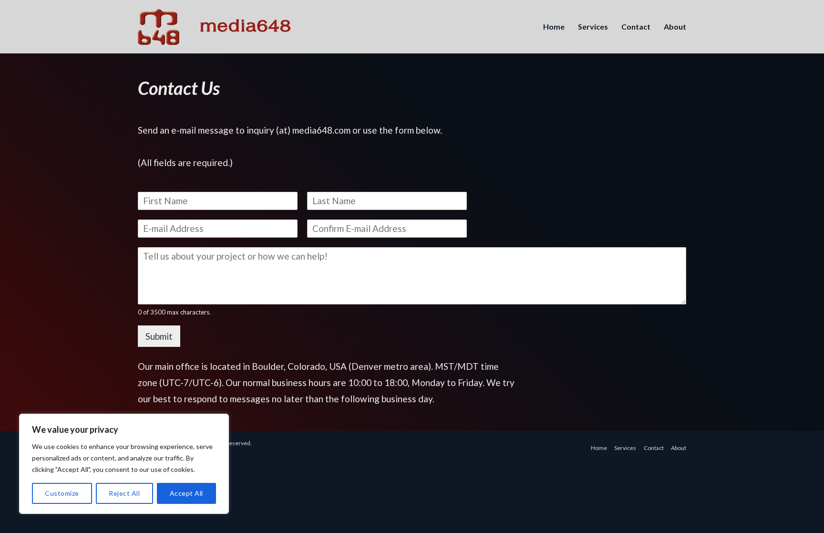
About (675, 26)
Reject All (124, 493)
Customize (62, 493)
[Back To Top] (800, 510)
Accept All (186, 493)
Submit (159, 336)
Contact (635, 26)
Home (554, 26)
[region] (124, 464)
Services (593, 26)
